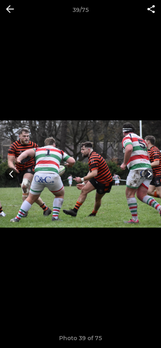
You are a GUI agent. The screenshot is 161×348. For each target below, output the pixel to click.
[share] (151, 10)
